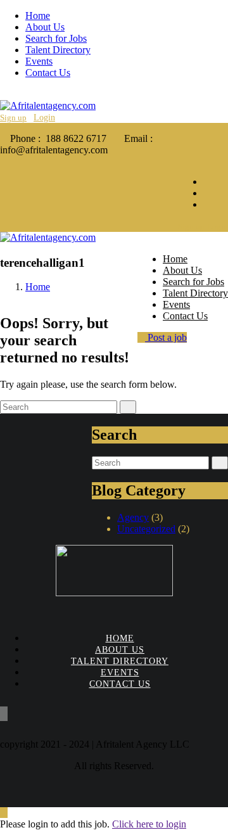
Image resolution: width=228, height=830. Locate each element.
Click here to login (149, 824)
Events (39, 61)
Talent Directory (58, 49)
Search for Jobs (56, 38)
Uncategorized (146, 528)
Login (44, 117)
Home (37, 15)
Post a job (166, 337)
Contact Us (47, 72)
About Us (45, 27)
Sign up (13, 117)
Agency (133, 517)
